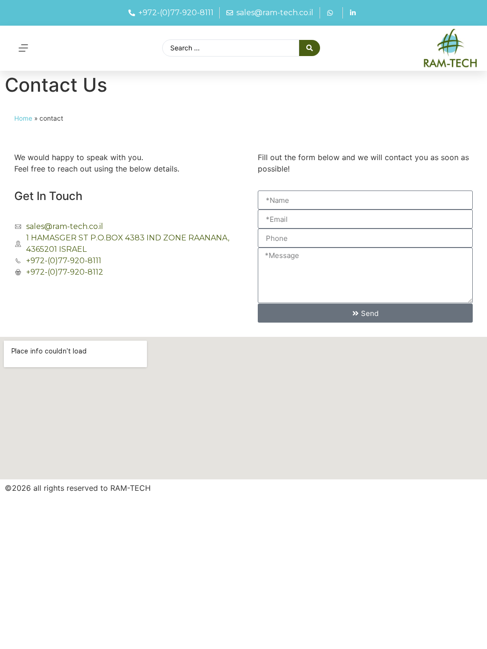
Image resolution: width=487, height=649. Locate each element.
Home (23, 118)
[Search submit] (309, 48)
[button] (23, 48)
